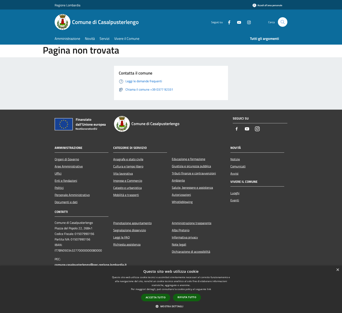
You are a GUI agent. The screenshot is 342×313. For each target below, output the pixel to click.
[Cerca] (282, 22)
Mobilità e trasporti (126, 194)
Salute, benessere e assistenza (192, 187)
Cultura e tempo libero (128, 166)
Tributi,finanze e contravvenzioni (194, 173)
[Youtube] (237, 22)
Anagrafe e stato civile (128, 159)
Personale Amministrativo (72, 194)
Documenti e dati (66, 202)
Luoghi (234, 193)
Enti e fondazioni (66, 180)
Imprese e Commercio (127, 180)
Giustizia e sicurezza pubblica (191, 166)
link (209, 289)
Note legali (179, 244)
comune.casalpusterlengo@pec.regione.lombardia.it (91, 264)
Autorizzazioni (181, 194)
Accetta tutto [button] (156, 297)
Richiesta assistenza (127, 244)
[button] (171, 306)
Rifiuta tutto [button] (187, 297)
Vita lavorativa (123, 173)
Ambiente (178, 180)
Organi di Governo (67, 159)
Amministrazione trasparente (191, 223)
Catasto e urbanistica (127, 187)
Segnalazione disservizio (129, 230)
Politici (59, 187)
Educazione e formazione (188, 159)
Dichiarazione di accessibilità (191, 251)
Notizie (235, 159)
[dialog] (171, 289)
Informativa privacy (185, 237)
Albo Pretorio (180, 230)
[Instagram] (247, 22)
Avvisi (234, 173)
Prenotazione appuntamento (132, 223)
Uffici (58, 173)
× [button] (337, 269)
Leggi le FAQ (121, 237)
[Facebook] (228, 22)
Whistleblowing (182, 201)
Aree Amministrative (69, 166)
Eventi (234, 200)
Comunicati (238, 166)
